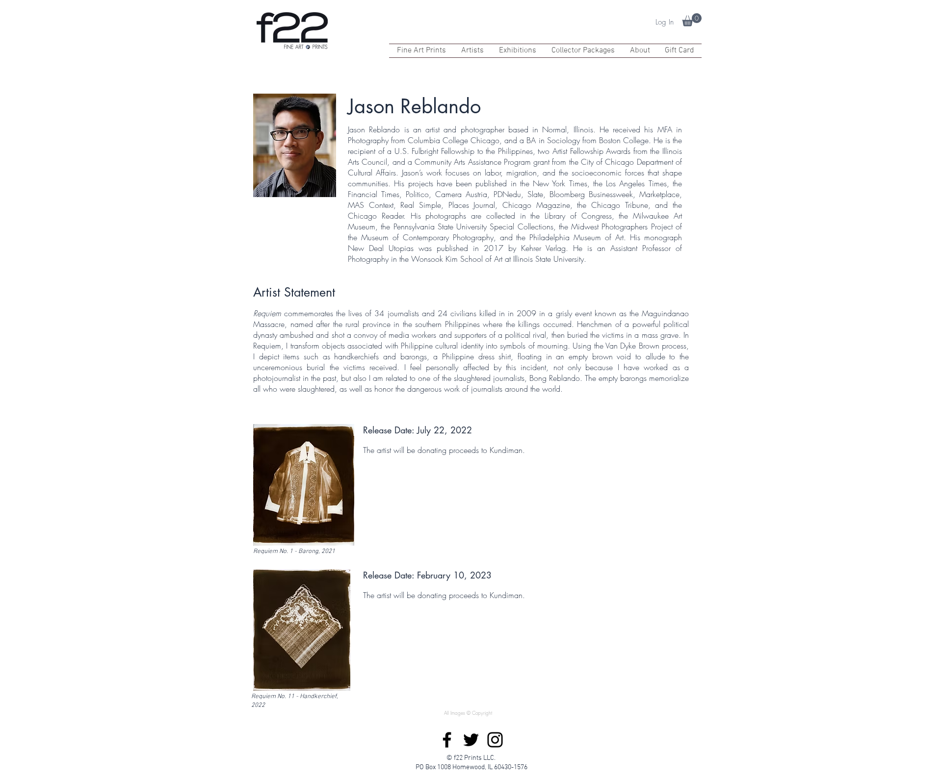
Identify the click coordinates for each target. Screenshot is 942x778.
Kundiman (506, 450)
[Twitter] (471, 739)
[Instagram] (495, 739)
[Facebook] (447, 739)
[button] (692, 19)
